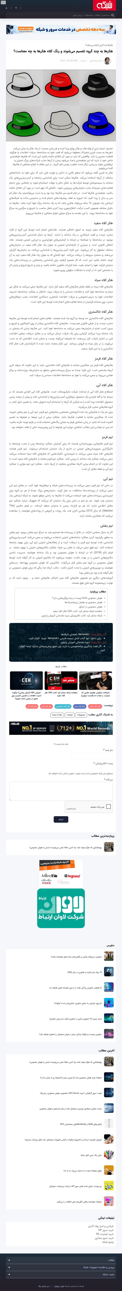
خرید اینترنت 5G (105, 1234)
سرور (44, 1286)
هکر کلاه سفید (95, 706)
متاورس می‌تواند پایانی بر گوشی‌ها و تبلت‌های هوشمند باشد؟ (76, 956)
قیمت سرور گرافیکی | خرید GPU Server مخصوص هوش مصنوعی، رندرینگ (71, 1093)
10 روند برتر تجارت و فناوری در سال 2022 (85, 972)
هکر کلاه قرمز (46, 706)
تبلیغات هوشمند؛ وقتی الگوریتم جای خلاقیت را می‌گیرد (79, 1201)
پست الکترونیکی (103, 763)
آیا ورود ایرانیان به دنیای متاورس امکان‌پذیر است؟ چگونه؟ (78, 1003)
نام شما (108, 750)
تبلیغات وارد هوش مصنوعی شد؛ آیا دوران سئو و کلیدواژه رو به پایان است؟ (71, 1077)
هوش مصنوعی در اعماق (90, 607)
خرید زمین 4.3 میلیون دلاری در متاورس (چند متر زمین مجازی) (75, 1018)
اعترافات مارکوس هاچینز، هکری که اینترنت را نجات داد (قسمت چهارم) (95, 694)
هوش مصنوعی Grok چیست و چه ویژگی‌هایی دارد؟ (77, 598)
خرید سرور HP (106, 1230)
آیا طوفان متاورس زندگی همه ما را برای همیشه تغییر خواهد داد (75, 987)
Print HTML (57, 715)
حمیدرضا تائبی (96, 60)
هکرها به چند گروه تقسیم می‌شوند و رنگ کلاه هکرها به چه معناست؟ (63, 51)
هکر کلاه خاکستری (63, 706)
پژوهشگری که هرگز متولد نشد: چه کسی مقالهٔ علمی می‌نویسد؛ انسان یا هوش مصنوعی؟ (65, 847)
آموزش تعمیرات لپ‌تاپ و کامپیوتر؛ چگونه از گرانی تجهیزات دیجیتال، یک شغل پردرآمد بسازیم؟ (63, 1139)
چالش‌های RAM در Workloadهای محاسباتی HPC (81, 1124)
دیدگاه (108, 780)
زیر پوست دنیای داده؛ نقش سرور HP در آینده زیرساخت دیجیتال (75, 1186)
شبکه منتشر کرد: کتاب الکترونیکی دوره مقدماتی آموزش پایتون (71, 616)
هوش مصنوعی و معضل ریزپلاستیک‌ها (83, 602)
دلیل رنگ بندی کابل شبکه (91, 1155)
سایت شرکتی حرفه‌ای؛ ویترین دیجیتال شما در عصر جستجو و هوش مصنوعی (71, 1108)
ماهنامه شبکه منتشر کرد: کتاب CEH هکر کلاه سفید (77, 611)
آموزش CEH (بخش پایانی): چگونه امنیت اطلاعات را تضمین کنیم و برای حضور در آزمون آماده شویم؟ (26, 695)
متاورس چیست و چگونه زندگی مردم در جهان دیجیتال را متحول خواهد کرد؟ (70, 1034)
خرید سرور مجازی (104, 1238)
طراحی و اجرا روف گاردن (101, 1226)
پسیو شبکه (108, 1242)
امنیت (83, 60)
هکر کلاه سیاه (80, 706)
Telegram (81, 715)
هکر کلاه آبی (32, 706)
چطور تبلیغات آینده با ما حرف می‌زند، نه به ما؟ (83, 1170)
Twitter (69, 715)
